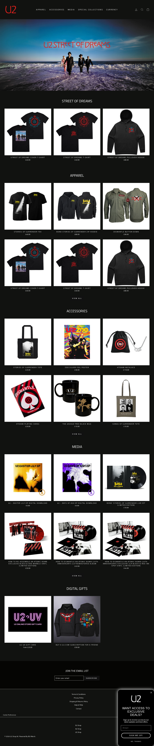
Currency (112, 9)
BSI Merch (31, 736)
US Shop (78, 732)
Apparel (41, 9)
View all (77, 298)
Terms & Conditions (79, 694)
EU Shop (78, 725)
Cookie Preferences (9, 715)
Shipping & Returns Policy (79, 701)
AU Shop (78, 729)
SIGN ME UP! (136, 735)
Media (71, 9)
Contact (79, 708)
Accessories (56, 9)
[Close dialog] (151, 692)
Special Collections (90, 9)
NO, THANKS (136, 741)
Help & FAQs (78, 705)
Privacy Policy (79, 698)
